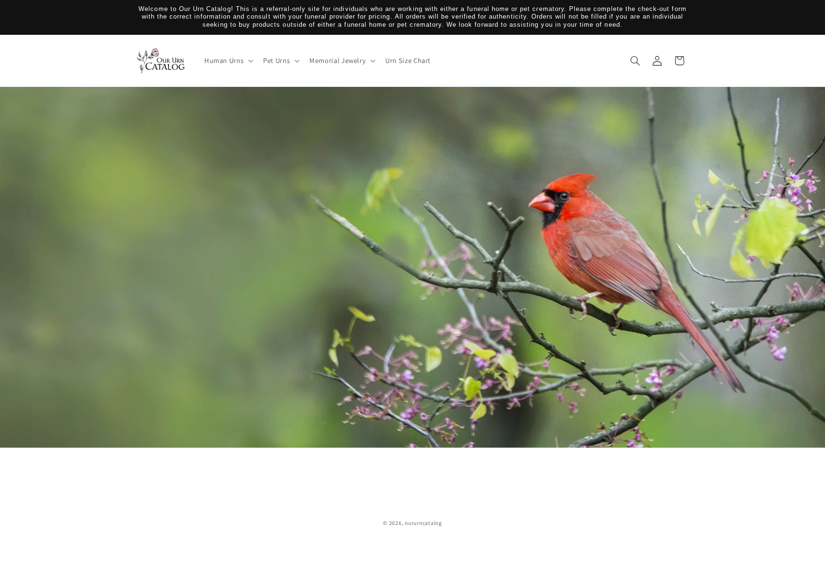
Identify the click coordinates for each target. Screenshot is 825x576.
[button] (227, 60)
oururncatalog (423, 522)
